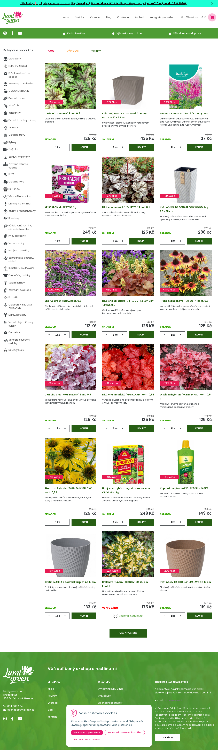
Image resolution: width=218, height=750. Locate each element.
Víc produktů (128, 633)
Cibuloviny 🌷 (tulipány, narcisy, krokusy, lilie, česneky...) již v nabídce (63, 3)
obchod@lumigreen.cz (20, 709)
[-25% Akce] (70, 278)
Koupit (84, 147)
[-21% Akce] (128, 90)
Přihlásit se (192, 17)
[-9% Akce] (128, 465)
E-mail (159, 700)
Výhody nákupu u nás (110, 689)
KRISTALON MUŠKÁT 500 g (60, 207)
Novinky (79, 17)
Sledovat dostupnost (130, 616)
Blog (50, 709)
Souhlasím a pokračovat (87, 732)
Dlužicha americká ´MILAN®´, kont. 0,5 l (68, 394)
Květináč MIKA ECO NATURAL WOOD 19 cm (185, 582)
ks (58, 147)
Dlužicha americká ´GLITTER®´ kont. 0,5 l (126, 207)
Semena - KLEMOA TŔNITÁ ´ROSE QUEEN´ (184, 113)
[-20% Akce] (186, 559)
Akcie (51, 689)
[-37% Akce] (186, 278)
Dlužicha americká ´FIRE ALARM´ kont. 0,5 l (128, 394)
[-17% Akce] (70, 184)
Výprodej (95, 17)
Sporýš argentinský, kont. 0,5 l (63, 301)
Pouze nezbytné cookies (87, 739)
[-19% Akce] (70, 559)
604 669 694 (15, 706)
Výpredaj (53, 703)
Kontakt (52, 716)
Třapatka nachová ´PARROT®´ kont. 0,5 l (184, 301)
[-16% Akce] (70, 90)
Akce (66, 17)
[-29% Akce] (128, 371)
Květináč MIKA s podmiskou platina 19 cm (70, 582)
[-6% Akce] (186, 465)
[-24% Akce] (186, 90)
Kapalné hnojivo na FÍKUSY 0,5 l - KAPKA (184, 488)
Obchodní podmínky (110, 703)
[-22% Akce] (128, 559)
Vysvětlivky (104, 696)
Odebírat (167, 737)
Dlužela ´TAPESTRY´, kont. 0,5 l (63, 113)
